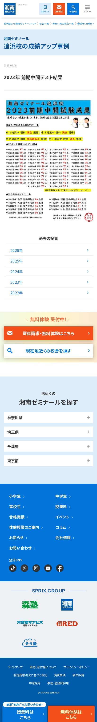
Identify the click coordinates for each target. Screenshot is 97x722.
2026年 (16, 250)
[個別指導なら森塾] (30, 606)
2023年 (16, 282)
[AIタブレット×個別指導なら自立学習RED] (67, 625)
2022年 (16, 292)
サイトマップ (15, 667)
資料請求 (59, 11)
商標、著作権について (43, 667)
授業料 (61, 506)
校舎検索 (73, 11)
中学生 (61, 496)
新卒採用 (78, 675)
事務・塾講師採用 (58, 683)
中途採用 (34, 683)
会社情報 (63, 537)
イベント (62, 517)
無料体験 (71, 714)
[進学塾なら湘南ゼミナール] (67, 606)
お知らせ (16, 537)
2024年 (16, 271)
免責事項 (60, 675)
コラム (60, 527)
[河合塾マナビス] (30, 625)
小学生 (14, 496)
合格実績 (16, 517)
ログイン (45, 11)
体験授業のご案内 (24, 527)
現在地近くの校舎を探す (48, 351)
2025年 (16, 261)
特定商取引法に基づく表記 (30, 675)
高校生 (14, 506)
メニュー (87, 11)
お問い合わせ (20, 548)
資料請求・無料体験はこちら (48, 333)
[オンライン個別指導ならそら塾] (30, 644)
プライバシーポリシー (77, 667)
